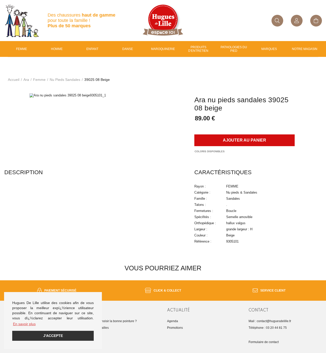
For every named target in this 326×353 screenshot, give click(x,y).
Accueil (13, 80)
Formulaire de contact (264, 342)
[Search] (277, 21)
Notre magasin (304, 49)
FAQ (88, 334)
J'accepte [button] (53, 336)
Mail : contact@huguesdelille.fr (270, 321)
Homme (57, 49)
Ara (26, 80)
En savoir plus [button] (24, 324)
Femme (21, 49)
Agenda (172, 321)
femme (39, 80)
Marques (269, 49)
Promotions (175, 328)
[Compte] (297, 21)
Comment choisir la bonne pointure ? (111, 321)
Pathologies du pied (234, 49)
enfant (92, 49)
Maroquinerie (163, 49)
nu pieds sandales (65, 80)
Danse (127, 49)
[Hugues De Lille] (163, 20)
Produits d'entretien (198, 49)
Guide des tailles (97, 328)
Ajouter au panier (244, 140)
